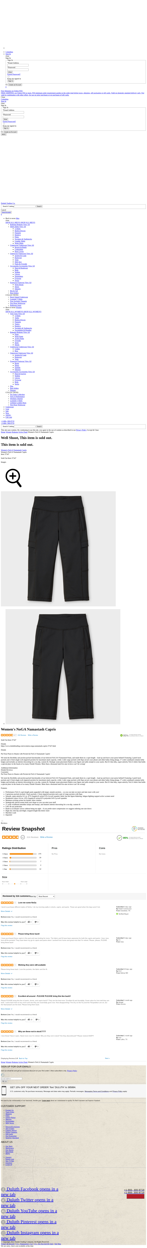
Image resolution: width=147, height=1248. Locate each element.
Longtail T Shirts (16, 299)
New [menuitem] (7, 413)
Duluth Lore (10, 1159)
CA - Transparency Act (24, 1244)
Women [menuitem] (19, 307)
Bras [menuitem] (16, 351)
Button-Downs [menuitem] (20, 231)
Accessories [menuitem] (14, 266)
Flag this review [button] (6, 925)
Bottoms (15, 432)
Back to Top (23, 1058)
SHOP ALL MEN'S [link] (13, 222)
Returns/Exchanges (13, 1127)
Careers (8, 1157)
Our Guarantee (11, 1136)
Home (3, 432)
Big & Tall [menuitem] (14, 291)
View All (26, 225)
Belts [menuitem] (16, 270)
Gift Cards (9, 1134)
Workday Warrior (16, 399)
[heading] (76, 667)
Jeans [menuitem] (17, 343)
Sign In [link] (8, 54)
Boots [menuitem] (17, 363)
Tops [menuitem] (12, 314)
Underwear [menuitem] (14, 245)
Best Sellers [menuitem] (14, 293)
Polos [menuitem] (17, 237)
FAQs (8, 1116)
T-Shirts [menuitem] (17, 229)
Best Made (9, 1152)
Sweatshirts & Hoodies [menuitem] (23, 330)
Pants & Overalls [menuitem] (21, 264)
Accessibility (10, 1121)
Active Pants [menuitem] (19, 339)
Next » (107, 1058)
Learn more (46, 1100)
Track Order (10, 1112)
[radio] (2, 735)
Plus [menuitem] (11, 386)
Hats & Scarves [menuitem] (20, 374)
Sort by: (33, 896)
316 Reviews (22, 735)
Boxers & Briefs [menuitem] (21, 247)
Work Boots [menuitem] (19, 285)
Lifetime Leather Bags (18, 403)
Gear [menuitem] (7, 409)
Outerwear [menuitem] (14, 254)
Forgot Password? (13, 74)
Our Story (9, 1146)
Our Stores (9, 1150)
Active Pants (23, 432)
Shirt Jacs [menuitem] (18, 262)
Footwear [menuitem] (13, 283)
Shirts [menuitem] (12, 227)
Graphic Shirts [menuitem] (20, 241)
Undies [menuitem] (17, 349)
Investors (9, 1163)
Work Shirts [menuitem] (19, 243)
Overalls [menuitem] (18, 341)
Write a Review (33, 735)
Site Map (57, 1244)
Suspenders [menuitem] (19, 276)
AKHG (8, 1154)
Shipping (9, 1114)
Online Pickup (11, 1117)
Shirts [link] (17, 227)
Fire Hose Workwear (17, 303)
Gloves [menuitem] (17, 274)
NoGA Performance (17, 397)
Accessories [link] (23, 266)
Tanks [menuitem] (17, 318)
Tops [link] (16, 314)
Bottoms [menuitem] (13, 225)
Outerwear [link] (22, 254)
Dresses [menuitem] (13, 390)
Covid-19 (9, 1165)
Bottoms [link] (20, 225)
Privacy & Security (8, 1244)
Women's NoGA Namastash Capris (14, 450)
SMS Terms (10, 1123)
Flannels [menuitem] (18, 233)
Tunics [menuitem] (17, 324)
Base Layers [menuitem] (19, 251)
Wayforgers (10, 1148)
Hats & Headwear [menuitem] (21, 268)
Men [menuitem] (17, 218)
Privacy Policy (81, 430)
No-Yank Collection (17, 394)
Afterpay (9, 1119)
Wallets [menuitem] (17, 272)
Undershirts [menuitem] (19, 249)
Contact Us (10, 1110)
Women (8, 432)
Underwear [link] (23, 245)
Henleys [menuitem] (18, 235)
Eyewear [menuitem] (18, 278)
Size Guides (10, 1129)
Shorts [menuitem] (17, 345)
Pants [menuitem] (17, 334)
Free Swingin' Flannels (18, 301)
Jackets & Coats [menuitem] (20, 256)
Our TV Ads (10, 1161)
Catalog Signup (11, 1130)
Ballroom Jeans (15, 305)
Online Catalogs (11, 1132)
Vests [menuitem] (16, 260)
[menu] (73, 25)
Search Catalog (8, 206)
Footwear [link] (21, 283)
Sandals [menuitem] (17, 368)
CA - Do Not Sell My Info (43, 1244)
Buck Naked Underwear (19, 297)
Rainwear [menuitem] (18, 258)
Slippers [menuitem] (18, 289)
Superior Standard (12, 1138)
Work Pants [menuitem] (19, 336)
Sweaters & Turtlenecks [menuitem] (23, 239)
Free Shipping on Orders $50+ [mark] (12, 91)
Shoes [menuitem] (17, 287)
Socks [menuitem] (17, 280)
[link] (76, 48)
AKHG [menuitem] (8, 415)
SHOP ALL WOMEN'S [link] (15, 312)
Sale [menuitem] (7, 411)
